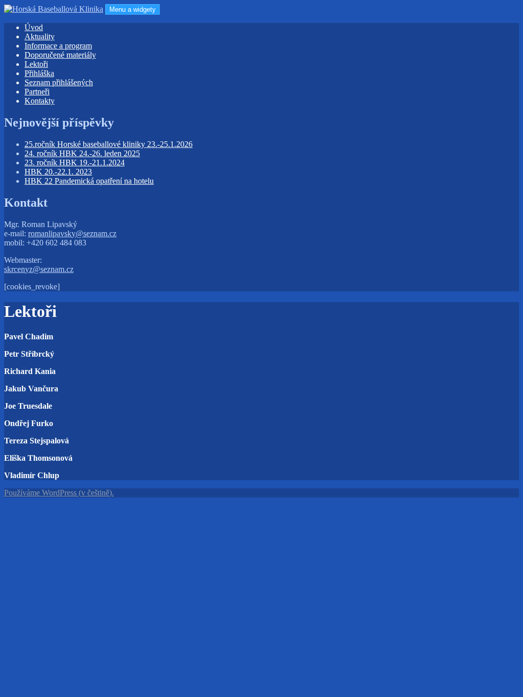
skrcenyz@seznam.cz (39, 269)
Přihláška (39, 73)
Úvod (34, 27)
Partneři (37, 91)
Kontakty (40, 100)
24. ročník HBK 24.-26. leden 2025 (82, 153)
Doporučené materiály (60, 55)
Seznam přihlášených (59, 82)
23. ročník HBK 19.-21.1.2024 (75, 162)
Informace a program (58, 45)
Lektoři (36, 64)
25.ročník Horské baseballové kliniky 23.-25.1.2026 (109, 144)
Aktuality (40, 36)
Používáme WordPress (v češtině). (59, 492)
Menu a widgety (132, 9)
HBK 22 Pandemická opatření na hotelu (89, 181)
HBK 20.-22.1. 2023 (58, 171)
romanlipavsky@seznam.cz (72, 233)
